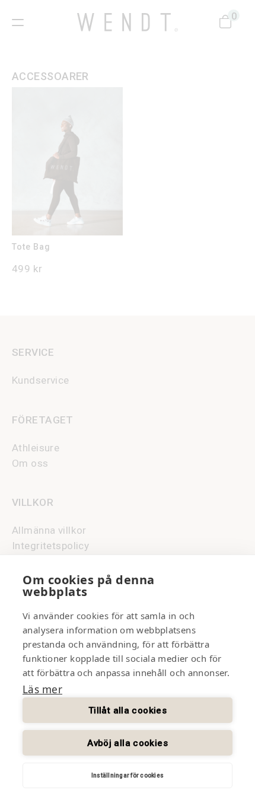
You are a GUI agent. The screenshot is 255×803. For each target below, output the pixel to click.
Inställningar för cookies (127, 775)
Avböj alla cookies (127, 743)
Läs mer (42, 689)
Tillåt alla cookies (127, 710)
